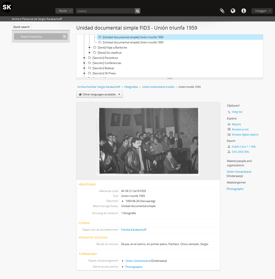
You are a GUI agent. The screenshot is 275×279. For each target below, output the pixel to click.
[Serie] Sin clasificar (110, 53)
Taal (233, 11)
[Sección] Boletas (103, 68)
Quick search (21, 27)
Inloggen (260, 11)
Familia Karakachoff (133, 230)
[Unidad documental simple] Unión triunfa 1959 (133, 37)
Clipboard (222, 11)
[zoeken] (137, 11)
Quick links (243, 11)
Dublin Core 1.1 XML (243, 146)
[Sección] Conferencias (107, 63)
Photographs (133, 267)
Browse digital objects (245, 134)
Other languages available (99, 94)
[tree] (169, 56)
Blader (63, 11)
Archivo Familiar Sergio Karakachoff (98, 87)
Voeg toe (237, 112)
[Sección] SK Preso (104, 73)
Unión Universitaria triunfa (158, 87)
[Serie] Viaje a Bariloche (112, 47)
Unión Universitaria (137, 261)
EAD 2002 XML (240, 152)
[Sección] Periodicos (105, 58)
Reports (236, 124)
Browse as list (240, 129)
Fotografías (131, 87)
